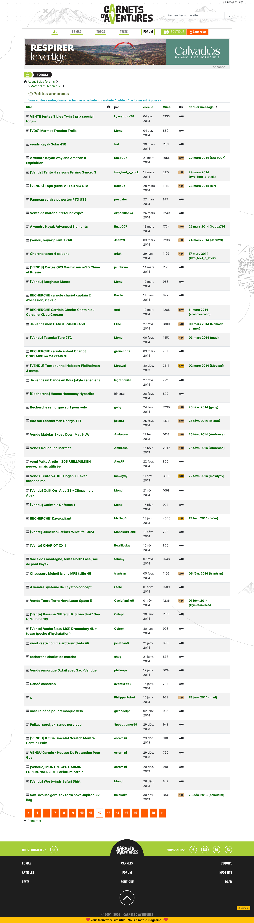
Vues (167, 107)
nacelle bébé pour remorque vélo (56, 711)
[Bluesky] (214, 852)
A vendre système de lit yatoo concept (61, 587)
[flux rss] (226, 852)
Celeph (119, 614)
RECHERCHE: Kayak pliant (50, 518)
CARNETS (127, 863)
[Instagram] (203, 852)
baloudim (121, 795)
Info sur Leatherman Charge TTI (55, 421)
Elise (117, 324)
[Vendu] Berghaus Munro (50, 282)
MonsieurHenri (125, 532)
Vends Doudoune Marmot (50, 448)
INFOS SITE (225, 873)
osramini (120, 738)
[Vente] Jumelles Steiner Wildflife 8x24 (62, 532)
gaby (117, 407)
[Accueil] (55, 32)
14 (117, 813)
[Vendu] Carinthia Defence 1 (52, 505)
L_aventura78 (124, 116)
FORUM (148, 32)
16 (135, 813)
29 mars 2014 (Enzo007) (207, 158)
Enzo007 (120, 158)
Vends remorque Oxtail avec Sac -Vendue (63, 670)
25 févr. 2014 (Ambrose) (207, 434)
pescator (120, 199)
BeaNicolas (122, 545)
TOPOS (101, 32)
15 (126, 813)
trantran (120, 573)
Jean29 (119, 240)
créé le (148, 107)
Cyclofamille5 (124, 600)
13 (108, 813)
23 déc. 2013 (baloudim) (206, 795)
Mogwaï (120, 365)
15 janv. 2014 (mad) (203, 697)
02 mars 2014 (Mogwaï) (206, 365)
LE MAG (76, 32)
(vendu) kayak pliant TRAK (51, 240)
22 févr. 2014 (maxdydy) (206, 476)
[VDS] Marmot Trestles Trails (53, 131)
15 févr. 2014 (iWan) (203, 518)
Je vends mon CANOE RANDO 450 (57, 324)
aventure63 (122, 684)
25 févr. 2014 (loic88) (204, 421)
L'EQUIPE (226, 863)
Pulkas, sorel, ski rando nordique (56, 724)
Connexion (200, 32)
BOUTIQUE (177, 32)
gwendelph (122, 711)
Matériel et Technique (45, 86)
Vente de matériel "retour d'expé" (56, 213)
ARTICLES (28, 873)
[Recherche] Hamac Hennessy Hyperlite (62, 394)
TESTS (124, 32)
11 (90, 813)
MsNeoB (120, 518)
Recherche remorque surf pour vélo (58, 407)
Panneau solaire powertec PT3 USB (58, 199)
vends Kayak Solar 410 (48, 144)
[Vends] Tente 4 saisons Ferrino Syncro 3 (63, 172)
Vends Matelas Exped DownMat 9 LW (59, 434)
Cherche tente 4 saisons (49, 254)
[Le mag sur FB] (191, 852)
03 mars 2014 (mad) (204, 337)
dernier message (201, 107)
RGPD (228, 882)
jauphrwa (121, 267)
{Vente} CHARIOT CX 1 (48, 545)
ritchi (118, 587)
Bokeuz (119, 186)
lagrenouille (122, 380)
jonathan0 (121, 643)
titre (29, 107)
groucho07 (122, 351)
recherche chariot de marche (53, 657)
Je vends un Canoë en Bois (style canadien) (65, 380)
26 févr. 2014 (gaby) (203, 407)
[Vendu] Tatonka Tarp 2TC (51, 338)
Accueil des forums (41, 81)
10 (81, 813)
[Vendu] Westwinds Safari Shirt (55, 781)
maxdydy (120, 476)
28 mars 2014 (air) (202, 186)
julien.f (119, 421)
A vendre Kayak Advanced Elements (59, 226)
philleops (120, 670)
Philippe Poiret (124, 697)
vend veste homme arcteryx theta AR (59, 643)
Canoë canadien (43, 684)
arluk (117, 253)
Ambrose (121, 434)
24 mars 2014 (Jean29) (206, 240)
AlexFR (119, 461)
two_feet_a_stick (126, 172)
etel (117, 310)
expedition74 (123, 213)
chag (117, 656)
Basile (118, 295)
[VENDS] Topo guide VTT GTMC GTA (59, 186)
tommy (119, 559)
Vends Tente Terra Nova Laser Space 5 (61, 601)
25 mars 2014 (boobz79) (207, 226)
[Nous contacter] (52, 852)
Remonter (34, 821)
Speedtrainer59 (125, 724)
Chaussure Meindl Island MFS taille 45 (60, 573)
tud (116, 144)
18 (153, 813)
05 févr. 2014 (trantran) (206, 573)
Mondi (118, 130)
